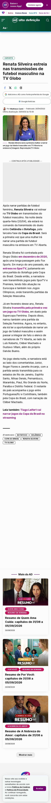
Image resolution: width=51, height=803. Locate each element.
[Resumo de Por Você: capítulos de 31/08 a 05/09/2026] (25, 652)
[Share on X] (10, 88)
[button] (39, 788)
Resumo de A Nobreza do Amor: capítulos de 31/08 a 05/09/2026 (23, 735)
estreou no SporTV (14, 268)
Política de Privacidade (17, 790)
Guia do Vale (44, 13)
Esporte (9, 58)
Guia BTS (33, 13)
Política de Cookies (21, 787)
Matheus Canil (16, 109)
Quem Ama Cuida (16, 609)
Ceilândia (36, 435)
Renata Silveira (30, 439)
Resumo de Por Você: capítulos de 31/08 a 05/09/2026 (20, 678)
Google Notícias (28, 101)
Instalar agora (34, 5)
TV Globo (9, 443)
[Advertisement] (25, 42)
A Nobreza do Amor (17, 726)
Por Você (12, 669)
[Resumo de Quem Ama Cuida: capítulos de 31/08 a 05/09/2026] (25, 592)
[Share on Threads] (21, 88)
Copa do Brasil (11, 439)
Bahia (10, 13)
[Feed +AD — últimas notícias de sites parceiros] (4, 12)
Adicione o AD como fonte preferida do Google (28, 94)
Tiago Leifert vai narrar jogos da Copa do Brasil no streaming (24, 413)
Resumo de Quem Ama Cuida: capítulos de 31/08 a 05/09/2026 (24, 621)
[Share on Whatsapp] (16, 88)
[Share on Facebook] (5, 88)
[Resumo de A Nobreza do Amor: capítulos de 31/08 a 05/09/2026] (25, 709)
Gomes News (21, 13)
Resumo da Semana (17, 613)
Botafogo (22, 435)
